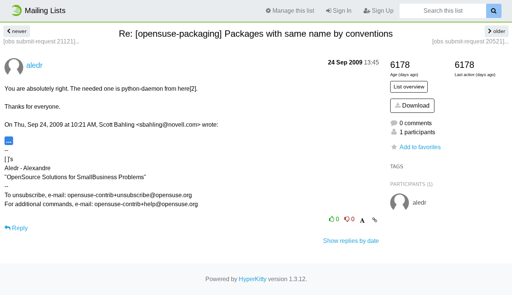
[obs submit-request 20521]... (470, 41)
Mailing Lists (45, 10)
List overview (409, 87)
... (9, 140)
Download (415, 105)
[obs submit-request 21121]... (41, 41)
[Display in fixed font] (362, 220)
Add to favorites (420, 147)
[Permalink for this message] (374, 220)
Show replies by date (351, 241)
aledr (34, 65)
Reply (19, 228)
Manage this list (292, 10)
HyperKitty (252, 279)
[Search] (494, 11)
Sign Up (382, 10)
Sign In (341, 10)
